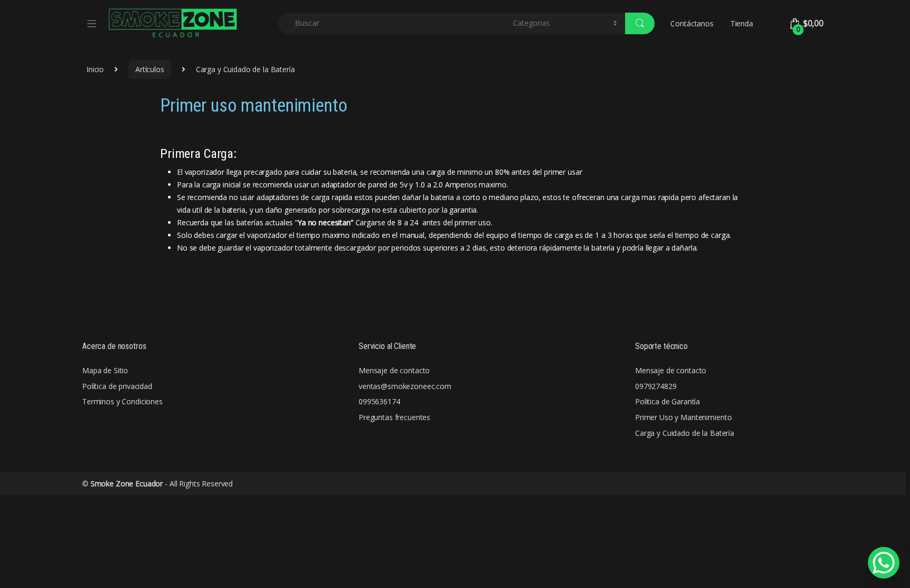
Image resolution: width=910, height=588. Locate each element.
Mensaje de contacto (394, 370)
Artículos (149, 69)
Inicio (95, 69)
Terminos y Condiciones (122, 401)
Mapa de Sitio (105, 370)
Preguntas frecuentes (394, 417)
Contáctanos (691, 23)
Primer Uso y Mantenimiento (683, 417)
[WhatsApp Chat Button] (883, 563)
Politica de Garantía (667, 401)
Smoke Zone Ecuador (127, 484)
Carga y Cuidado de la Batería (684, 433)
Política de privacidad (117, 386)
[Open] (95, 23)
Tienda (741, 23)
